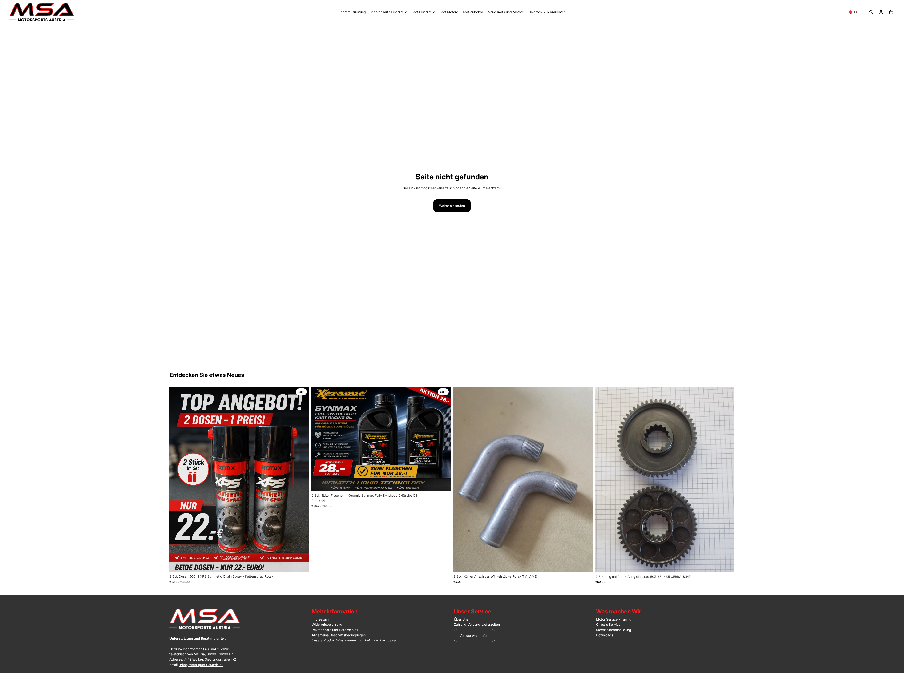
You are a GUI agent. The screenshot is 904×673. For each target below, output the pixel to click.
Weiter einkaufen (452, 206)
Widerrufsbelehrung (327, 624)
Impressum (320, 619)
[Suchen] (871, 12)
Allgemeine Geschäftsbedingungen (339, 635)
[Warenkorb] (891, 12)
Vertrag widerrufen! (474, 635)
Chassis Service (608, 624)
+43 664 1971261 (216, 649)
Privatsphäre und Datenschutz (335, 630)
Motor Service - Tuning (613, 619)
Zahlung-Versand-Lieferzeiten (477, 624)
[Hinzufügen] (301, 564)
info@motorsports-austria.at (201, 665)
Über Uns (461, 619)
